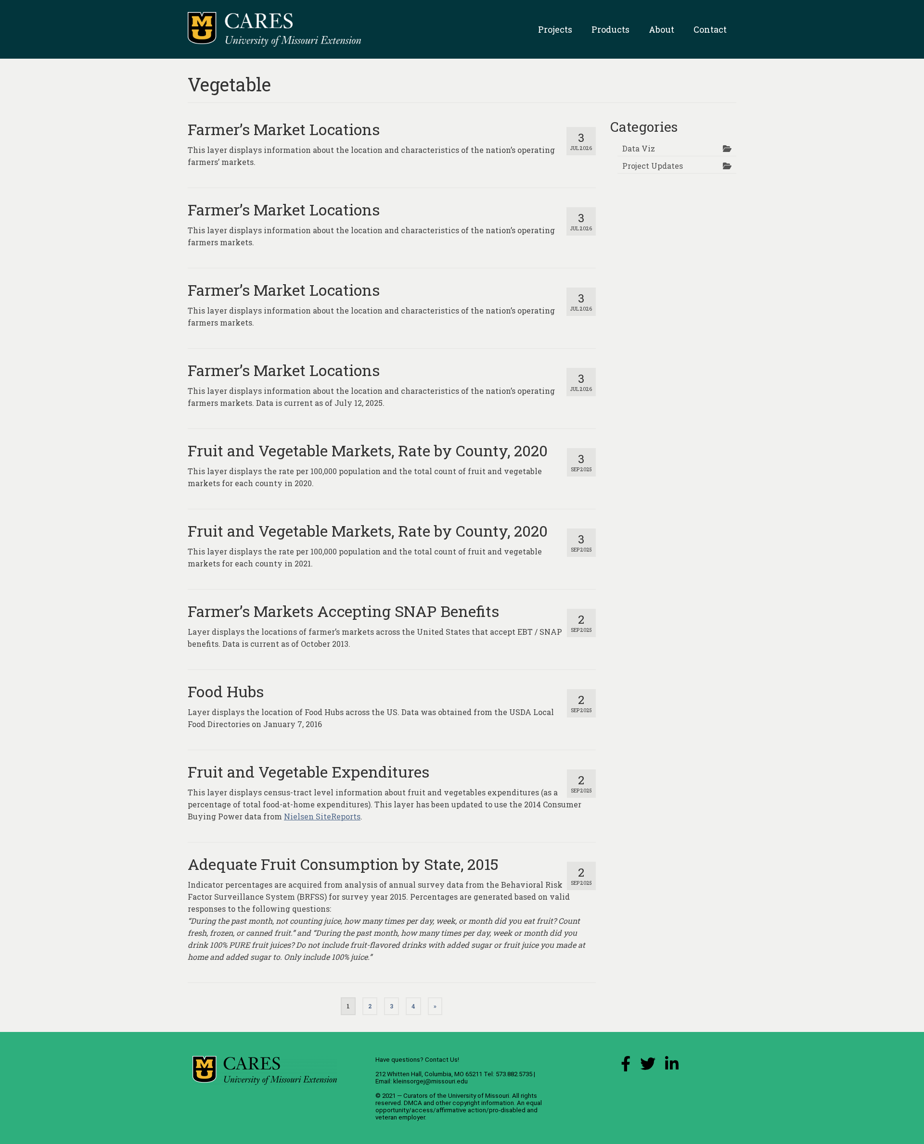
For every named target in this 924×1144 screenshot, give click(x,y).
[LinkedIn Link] (672, 1066)
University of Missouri (478, 1095)
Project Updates (652, 166)
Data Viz (638, 148)
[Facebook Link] (625, 1066)
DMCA (413, 1102)
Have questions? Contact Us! (417, 1059)
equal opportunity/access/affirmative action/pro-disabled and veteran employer (458, 1110)
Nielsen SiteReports (322, 816)
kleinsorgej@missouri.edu (430, 1081)
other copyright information (475, 1102)
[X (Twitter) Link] (647, 1066)
